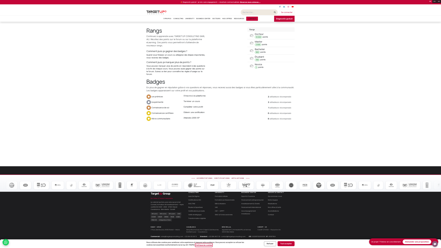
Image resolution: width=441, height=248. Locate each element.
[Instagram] (288, 6)
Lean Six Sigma (193, 196)
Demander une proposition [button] (417, 242)
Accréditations (273, 211)
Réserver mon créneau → (250, 2)
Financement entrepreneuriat (252, 200)
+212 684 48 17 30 (214, 236)
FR (430, 1)
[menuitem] (167, 19)
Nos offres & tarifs (274, 207)
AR (439, 1)
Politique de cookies (204, 245)
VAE (216, 207)
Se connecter (287, 12)
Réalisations (272, 204)
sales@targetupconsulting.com (172, 236)
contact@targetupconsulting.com (233, 236)
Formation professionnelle (225, 200)
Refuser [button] (270, 244)
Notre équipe (273, 200)
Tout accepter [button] (286, 244)
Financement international (251, 207)
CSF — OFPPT (219, 211)
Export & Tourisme (248, 196)
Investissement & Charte (250, 204)
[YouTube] (292, 6)
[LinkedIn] (284, 6)
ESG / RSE (191, 204)
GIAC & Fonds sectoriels (224, 215)
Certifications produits (196, 211)
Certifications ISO (194, 200)
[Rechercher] (275, 12)
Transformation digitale (197, 218)
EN (434, 1)
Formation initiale (221, 196)
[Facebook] (280, 6)
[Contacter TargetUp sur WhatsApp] (6, 242)
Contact (271, 215)
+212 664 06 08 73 (190, 236)
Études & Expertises (195, 207)
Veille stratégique (195, 215)
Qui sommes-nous (275, 196)
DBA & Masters (220, 204)
